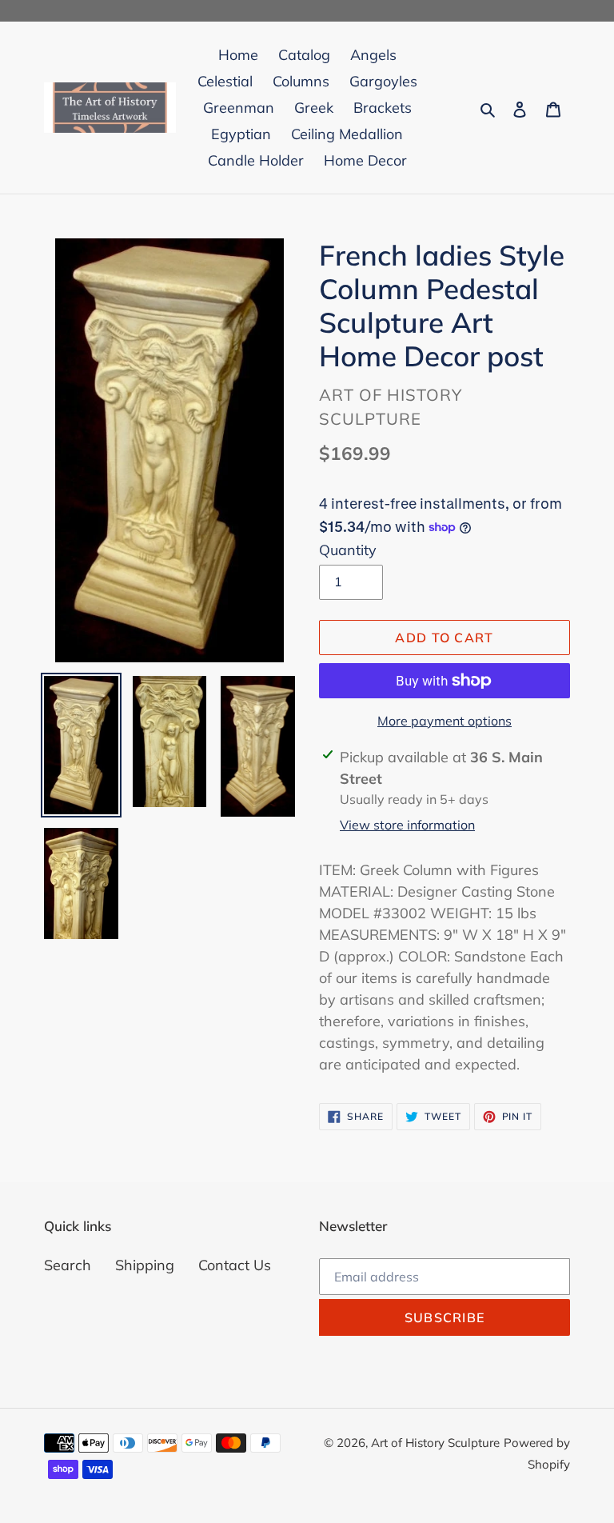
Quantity (348, 550)
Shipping (144, 1265)
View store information (407, 825)
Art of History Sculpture (435, 1442)
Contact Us (234, 1265)
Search (67, 1265)
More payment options (444, 721)
